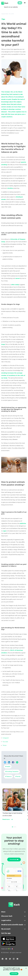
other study (15, 284)
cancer (17, 278)
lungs (3, 344)
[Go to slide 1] (12, 826)
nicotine (10, 188)
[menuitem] (13, 806)
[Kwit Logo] (10, 904)
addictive (23, 523)
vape (4, 531)
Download (13, 859)
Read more (6, 819)
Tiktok (4, 745)
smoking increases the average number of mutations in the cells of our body (13, 375)
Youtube (5, 741)
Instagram (5, 738)
